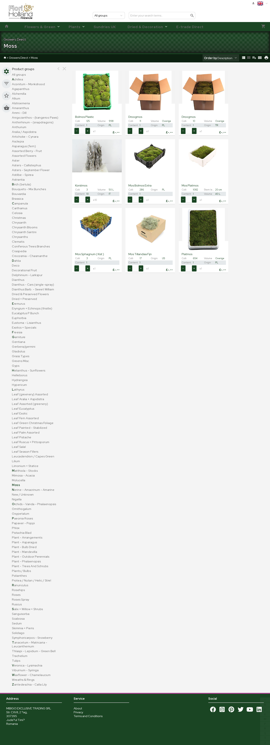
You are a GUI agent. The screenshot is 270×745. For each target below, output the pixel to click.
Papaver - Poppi (23, 523)
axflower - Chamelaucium (31, 675)
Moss (34, 58)
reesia (17, 332)
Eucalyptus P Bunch (25, 313)
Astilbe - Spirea (22, 175)
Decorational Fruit (24, 270)
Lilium (16, 461)
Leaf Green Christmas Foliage (32, 423)
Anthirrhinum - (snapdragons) (32, 122)
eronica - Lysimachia (27, 665)
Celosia (17, 213)
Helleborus (19, 375)
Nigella (17, 499)
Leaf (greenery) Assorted (30, 394)
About (78, 708)
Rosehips (18, 590)
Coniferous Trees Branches (31, 246)
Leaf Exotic (20, 413)
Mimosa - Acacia (23, 475)
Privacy (78, 712)
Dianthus (18, 280)
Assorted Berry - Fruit (27, 151)
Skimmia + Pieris (23, 628)
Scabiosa (18, 619)
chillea (17, 79)
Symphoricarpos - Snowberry (32, 638)
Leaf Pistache (21, 437)
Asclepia (18, 141)
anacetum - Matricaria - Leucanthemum (29, 644)
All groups (19, 75)
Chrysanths (20, 237)
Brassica (17, 199)
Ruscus (17, 604)
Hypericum (19, 385)
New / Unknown (23, 494)
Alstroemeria (21, 103)
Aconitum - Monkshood (28, 84)
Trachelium (19, 656)
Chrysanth (19, 222)
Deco (15, 265)
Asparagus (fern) (24, 146)
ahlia (16, 261)
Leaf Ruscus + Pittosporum (30, 442)
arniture (19, 337)
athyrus (18, 389)
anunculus (20, 585)
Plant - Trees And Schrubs (30, 566)
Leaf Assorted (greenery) (30, 404)
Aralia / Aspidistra (24, 132)
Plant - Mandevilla (24, 552)
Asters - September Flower (31, 170)
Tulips (16, 661)
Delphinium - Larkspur (27, 275)
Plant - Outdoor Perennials (30, 557)
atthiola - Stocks (25, 471)
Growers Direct (18, 58)
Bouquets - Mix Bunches (29, 189)
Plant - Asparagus (24, 542)
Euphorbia (19, 318)
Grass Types (20, 356)
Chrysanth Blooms (24, 227)
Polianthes (19, 576)
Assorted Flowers (24, 156)
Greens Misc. (21, 361)
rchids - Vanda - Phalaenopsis (34, 504)
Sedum (17, 623)
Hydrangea (20, 380)
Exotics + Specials (24, 327)
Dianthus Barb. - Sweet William (33, 289)
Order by (210, 58)
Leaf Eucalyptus (23, 409)
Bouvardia (19, 194)
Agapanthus (20, 89)
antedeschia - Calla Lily (29, 684)
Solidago (18, 633)
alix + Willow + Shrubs (27, 609)
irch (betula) (21, 184)
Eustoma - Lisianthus (26, 323)
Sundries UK (105, 26)
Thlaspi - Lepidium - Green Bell (34, 651)
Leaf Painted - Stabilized (29, 428)
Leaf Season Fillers (25, 452)
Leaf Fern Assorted (25, 418)
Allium (16, 98)
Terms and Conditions (88, 716)
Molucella (18, 480)
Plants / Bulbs (21, 571)
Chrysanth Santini (24, 232)
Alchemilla (19, 94)
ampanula (20, 203)
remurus (18, 304)
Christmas (19, 218)
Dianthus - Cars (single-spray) (33, 285)
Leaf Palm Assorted (25, 432)
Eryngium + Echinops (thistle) (32, 308)
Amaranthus (20, 108)
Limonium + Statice (25, 466)
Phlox (16, 528)
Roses (16, 595)
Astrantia (18, 180)
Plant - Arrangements (27, 537)
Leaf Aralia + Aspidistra (28, 399)
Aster (16, 160)
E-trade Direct (190, 26)
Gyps (15, 366)
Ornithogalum (21, 509)
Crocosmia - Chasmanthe (30, 256)
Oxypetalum (20, 514)
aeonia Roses (22, 518)
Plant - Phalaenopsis (26, 561)
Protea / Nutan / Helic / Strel (31, 580)
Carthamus (19, 208)
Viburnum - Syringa (25, 670)
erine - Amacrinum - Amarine (33, 490)
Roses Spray (20, 599)
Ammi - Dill (19, 113)
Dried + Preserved (24, 299)
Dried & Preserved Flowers (30, 294)
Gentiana (18, 342)
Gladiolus (18, 351)
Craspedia (19, 251)
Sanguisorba (21, 614)
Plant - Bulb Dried (24, 547)
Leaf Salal (19, 447)
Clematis (18, 242)
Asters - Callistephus (26, 165)
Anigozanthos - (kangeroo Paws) (35, 117)
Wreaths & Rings (23, 680)
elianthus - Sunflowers (28, 370)
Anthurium (19, 127)
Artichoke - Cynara (25, 137)
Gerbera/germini (23, 347)
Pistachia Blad (21, 533)
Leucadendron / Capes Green (33, 456)
